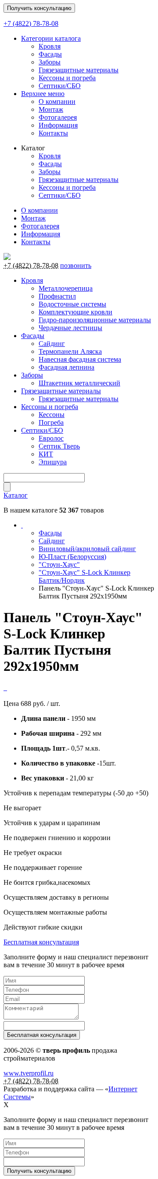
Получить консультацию (39, 8)
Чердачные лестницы (70, 327)
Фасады (50, 54)
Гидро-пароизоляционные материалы (95, 320)
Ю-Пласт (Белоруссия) (72, 556)
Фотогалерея (58, 117)
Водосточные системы (72, 304)
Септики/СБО (60, 85)
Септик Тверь (59, 446)
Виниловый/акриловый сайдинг (87, 548)
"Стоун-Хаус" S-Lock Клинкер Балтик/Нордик (84, 576)
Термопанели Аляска (70, 351)
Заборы (50, 62)
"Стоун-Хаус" (59, 564)
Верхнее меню (43, 93)
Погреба (51, 422)
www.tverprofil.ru (29, 1073)
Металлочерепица (66, 288)
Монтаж (51, 109)
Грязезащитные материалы (78, 70)
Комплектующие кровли (75, 312)
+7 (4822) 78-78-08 (31, 23)
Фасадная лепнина (66, 367)
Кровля (50, 46)
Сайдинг (52, 343)
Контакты (53, 133)
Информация (58, 125)
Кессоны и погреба (67, 78)
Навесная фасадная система (80, 359)
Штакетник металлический (79, 383)
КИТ (46, 454)
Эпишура (53, 462)
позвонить (75, 265)
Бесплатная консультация (41, 942)
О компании (57, 101)
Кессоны (52, 414)
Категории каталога (51, 38)
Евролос (51, 438)
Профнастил (57, 296)
